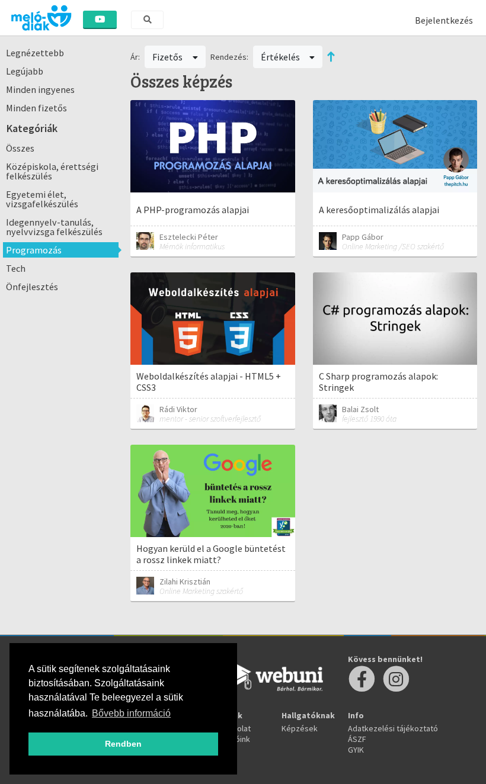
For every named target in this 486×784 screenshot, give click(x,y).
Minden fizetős (36, 108)
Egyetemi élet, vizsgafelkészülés (42, 199)
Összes (20, 148)
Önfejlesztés (32, 287)
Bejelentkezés (444, 20)
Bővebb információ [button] (131, 713)
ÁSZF (357, 739)
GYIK (356, 749)
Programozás (34, 250)
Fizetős (168, 57)
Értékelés (281, 57)
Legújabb (24, 71)
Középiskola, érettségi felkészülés (52, 171)
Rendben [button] (123, 743)
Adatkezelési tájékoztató (393, 728)
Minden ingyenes (40, 89)
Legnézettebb (35, 53)
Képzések (300, 728)
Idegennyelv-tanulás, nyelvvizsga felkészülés (54, 226)
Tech (15, 268)
